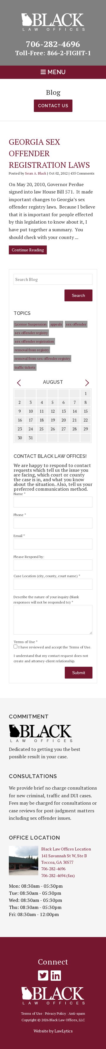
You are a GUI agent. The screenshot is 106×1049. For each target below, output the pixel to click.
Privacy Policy (55, 1013)
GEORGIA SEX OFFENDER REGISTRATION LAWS (49, 153)
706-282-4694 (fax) (58, 875)
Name (20, 494)
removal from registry (32, 350)
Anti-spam (77, 1013)
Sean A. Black (35, 173)
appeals (56, 324)
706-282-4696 (58, 47)
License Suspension (31, 324)
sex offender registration (34, 341)
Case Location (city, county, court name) (47, 576)
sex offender (76, 324)
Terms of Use (26, 642)
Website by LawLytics (53, 1031)
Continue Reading (28, 250)
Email (19, 536)
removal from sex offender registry (42, 358)
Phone (20, 515)
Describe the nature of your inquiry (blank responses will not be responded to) (46, 599)
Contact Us (53, 105)
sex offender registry (31, 333)
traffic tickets (25, 367)
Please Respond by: (29, 556)
